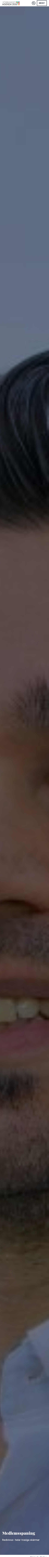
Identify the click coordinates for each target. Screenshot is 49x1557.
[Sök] (33, 3)
